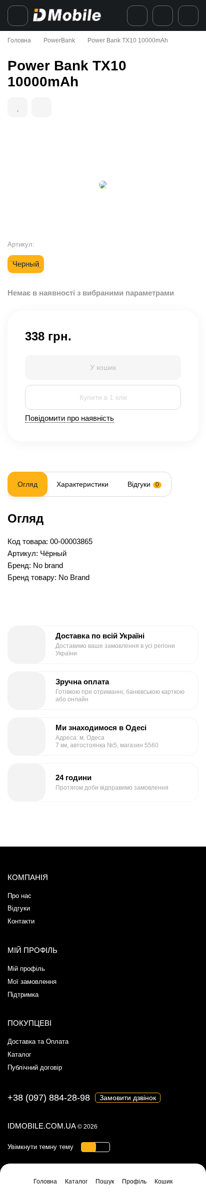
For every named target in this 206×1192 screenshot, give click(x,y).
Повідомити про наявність (69, 418)
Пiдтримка (23, 994)
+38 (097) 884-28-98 (49, 1098)
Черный (25, 264)
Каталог (20, 1054)
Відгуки (19, 908)
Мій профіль (26, 968)
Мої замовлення (32, 981)
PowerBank (59, 40)
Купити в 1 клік (103, 397)
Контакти (21, 921)
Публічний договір (35, 1067)
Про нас (20, 895)
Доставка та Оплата (38, 1041)
